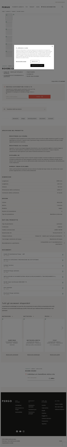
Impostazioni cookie (21, 61)
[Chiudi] (52, 46)
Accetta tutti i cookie (37, 65)
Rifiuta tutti (35, 61)
